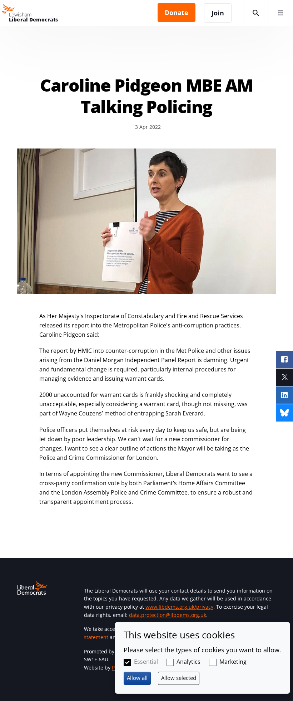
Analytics (188, 662)
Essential (146, 662)
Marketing (233, 662)
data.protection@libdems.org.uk (167, 615)
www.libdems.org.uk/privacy (179, 606)
